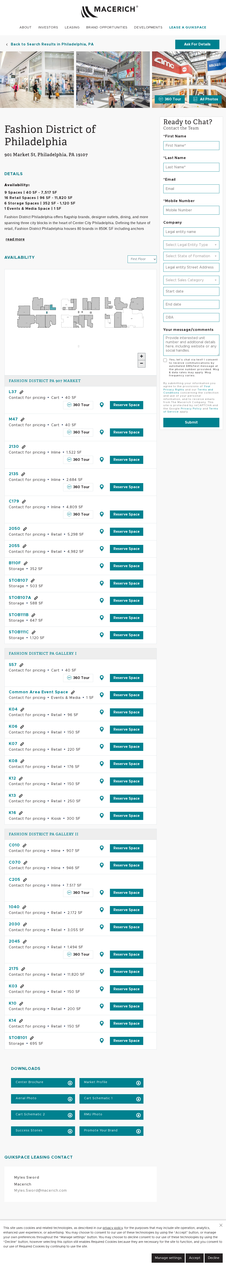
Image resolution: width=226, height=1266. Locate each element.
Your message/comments (188, 330)
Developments (148, 27)
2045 (14, 941)
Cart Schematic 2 (30, 1114)
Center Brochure (29, 1082)
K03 (13, 986)
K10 (13, 1003)
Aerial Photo (25, 1098)
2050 (14, 529)
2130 (14, 447)
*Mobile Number (179, 201)
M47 (13, 419)
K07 (13, 744)
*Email (169, 179)
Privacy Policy (191, 408)
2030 (14, 924)
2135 (14, 474)
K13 (12, 796)
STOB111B (19, 615)
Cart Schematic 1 (98, 1098)
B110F (15, 563)
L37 (13, 392)
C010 (14, 845)
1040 (14, 907)
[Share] (21, 392)
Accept (194, 1258)
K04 (13, 709)
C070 (15, 863)
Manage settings (168, 1258)
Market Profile (95, 1082)
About (25, 27)
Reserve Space (126, 405)
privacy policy (112, 1228)
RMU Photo (92, 1114)
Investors (48, 27)
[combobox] (191, 244)
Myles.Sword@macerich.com (40, 1190)
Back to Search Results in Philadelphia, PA (52, 44)
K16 (12, 813)
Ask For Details (197, 44)
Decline (213, 1258)
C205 (14, 880)
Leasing (72, 27)
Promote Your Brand (100, 1130)
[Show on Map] (101, 405)
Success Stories (29, 1130)
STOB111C (19, 632)
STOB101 (18, 1038)
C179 (14, 501)
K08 (13, 761)
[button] (220, 1225)
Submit (191, 422)
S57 (13, 665)
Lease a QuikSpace (188, 27)
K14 (12, 1021)
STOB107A (20, 598)
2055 (14, 546)
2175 (14, 969)
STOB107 (18, 581)
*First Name (175, 136)
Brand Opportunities (107, 27)
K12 (12, 778)
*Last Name (174, 158)
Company (172, 222)
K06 (13, 727)
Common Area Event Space (38, 692)
